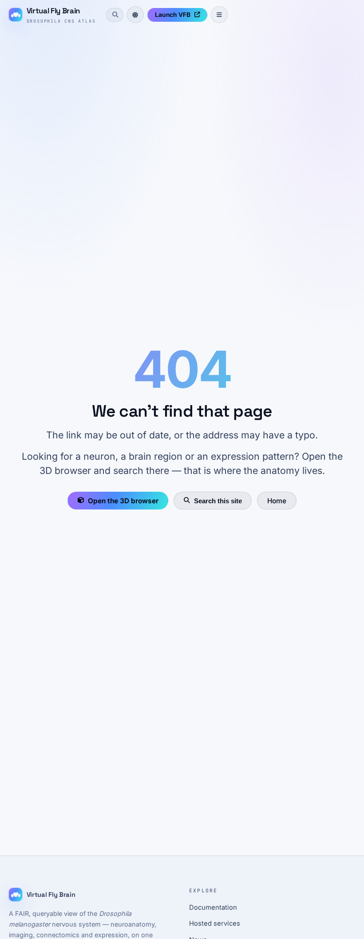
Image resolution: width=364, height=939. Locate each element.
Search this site (218, 501)
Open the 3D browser (123, 501)
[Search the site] (114, 14)
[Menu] (219, 14)
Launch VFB (172, 14)
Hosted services (214, 923)
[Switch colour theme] (135, 14)
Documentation (213, 907)
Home (276, 501)
